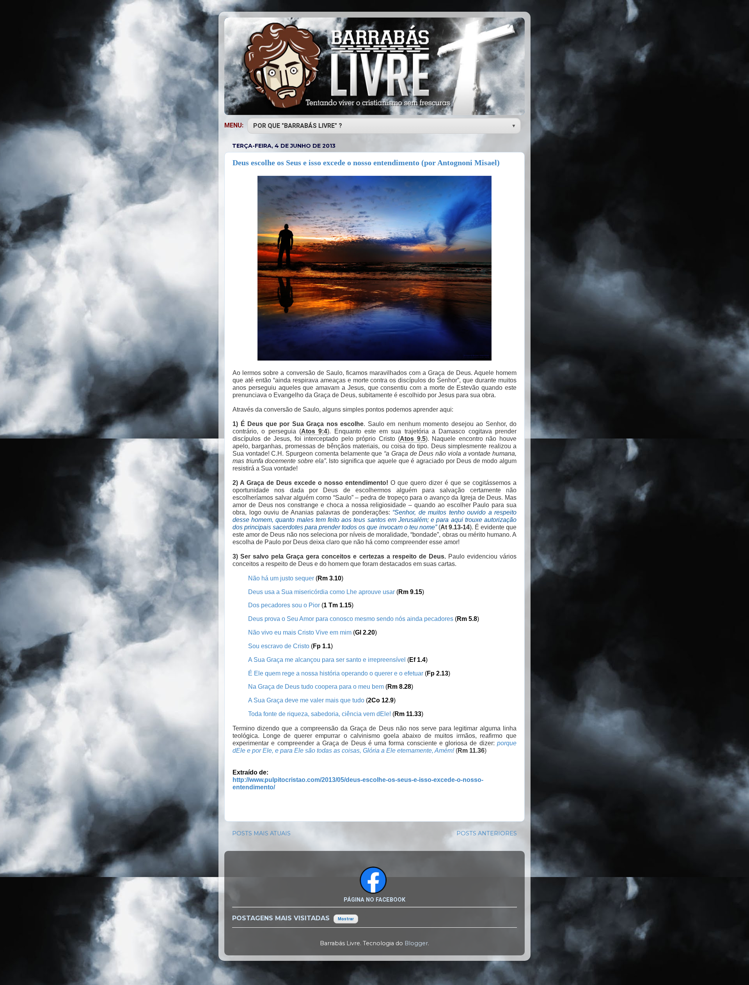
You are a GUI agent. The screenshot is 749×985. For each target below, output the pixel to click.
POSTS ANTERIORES (486, 833)
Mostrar (346, 919)
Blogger (416, 943)
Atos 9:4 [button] (314, 431)
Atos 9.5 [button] (413, 438)
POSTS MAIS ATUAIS (261, 833)
